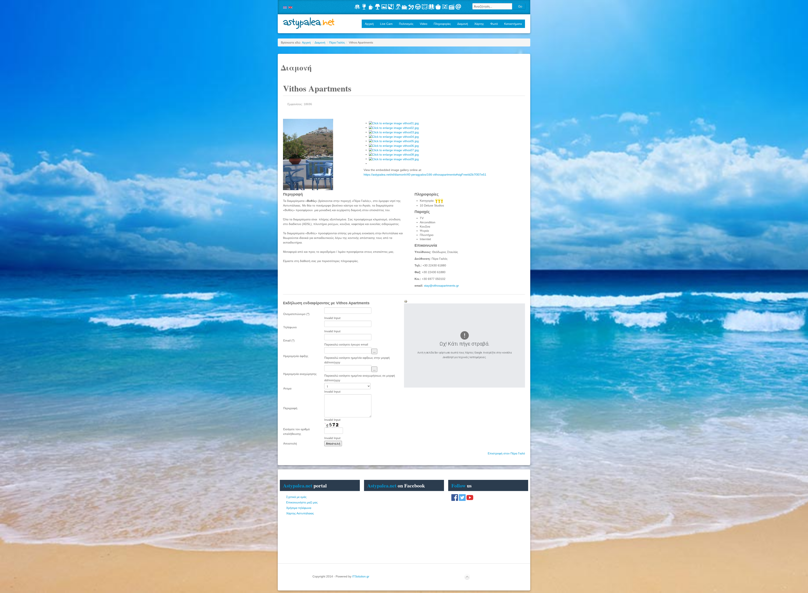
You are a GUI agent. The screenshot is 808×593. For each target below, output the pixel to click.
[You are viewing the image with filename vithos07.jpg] (394, 150)
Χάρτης (479, 23)
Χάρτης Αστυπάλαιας (300, 513)
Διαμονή (320, 42)
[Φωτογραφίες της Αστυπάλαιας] (384, 7)
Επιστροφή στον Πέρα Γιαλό (506, 453)
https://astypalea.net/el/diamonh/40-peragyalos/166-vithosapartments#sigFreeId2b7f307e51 (425, 174)
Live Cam (386, 23)
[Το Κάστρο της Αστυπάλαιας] (411, 7)
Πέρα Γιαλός (337, 42)
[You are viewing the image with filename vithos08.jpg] (394, 154)
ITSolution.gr (360, 576)
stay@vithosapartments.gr (441, 285)
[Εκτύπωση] (405, 301)
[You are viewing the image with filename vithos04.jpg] (394, 136)
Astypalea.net (309, 23)
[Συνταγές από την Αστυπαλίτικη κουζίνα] (438, 7)
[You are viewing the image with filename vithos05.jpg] (394, 141)
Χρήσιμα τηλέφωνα (298, 508)
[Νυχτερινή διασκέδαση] (364, 7)
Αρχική (369, 23)
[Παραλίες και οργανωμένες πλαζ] (398, 7)
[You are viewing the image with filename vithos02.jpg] (394, 127)
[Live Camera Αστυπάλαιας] (357, 7)
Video (423, 23)
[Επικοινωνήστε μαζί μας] (458, 7)
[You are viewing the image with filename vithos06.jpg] (394, 145)
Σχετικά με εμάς (296, 497)
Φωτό (494, 23)
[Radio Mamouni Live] (451, 7)
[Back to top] (467, 577)
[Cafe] (371, 7)
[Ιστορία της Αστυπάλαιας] (431, 7)
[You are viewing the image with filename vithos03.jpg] (394, 132)
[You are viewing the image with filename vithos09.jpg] (394, 158)
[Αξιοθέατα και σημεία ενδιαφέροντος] (424, 7)
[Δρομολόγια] (404, 7)
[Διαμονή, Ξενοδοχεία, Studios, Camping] (377, 7)
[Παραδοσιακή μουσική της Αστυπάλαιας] (445, 7)
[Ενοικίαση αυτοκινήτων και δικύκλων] (418, 7)
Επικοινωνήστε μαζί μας (302, 502)
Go (519, 6)
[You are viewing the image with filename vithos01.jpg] (394, 123)
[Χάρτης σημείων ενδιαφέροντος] (391, 7)
